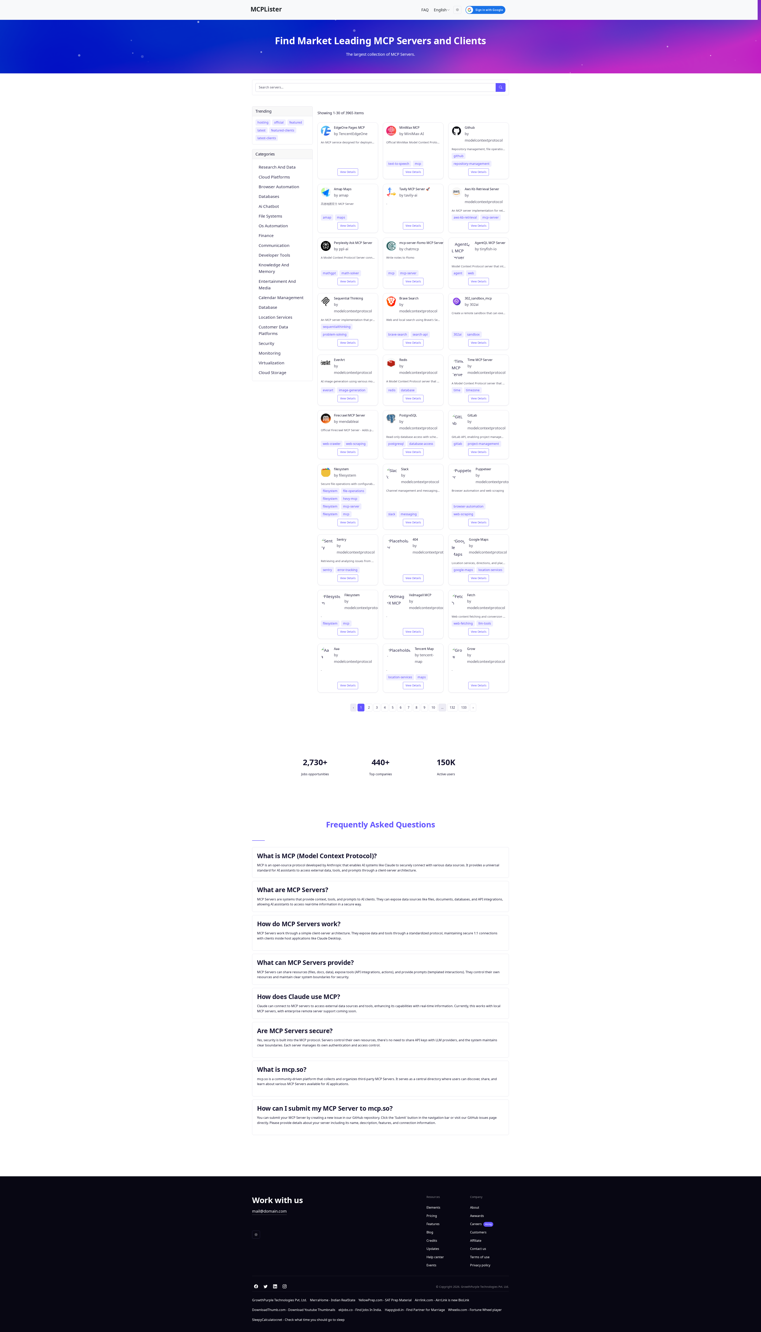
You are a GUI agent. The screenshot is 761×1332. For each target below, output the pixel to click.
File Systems (270, 216)
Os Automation (273, 225)
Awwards (477, 1216)
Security (266, 343)
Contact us (478, 1249)
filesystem (341, 469)
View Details (348, 172)
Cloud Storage (272, 372)
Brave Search (409, 298)
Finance (266, 235)
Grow (471, 649)
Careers (481, 1224)
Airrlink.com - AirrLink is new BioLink (442, 1300)
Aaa (336, 649)
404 (415, 539)
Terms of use (479, 1257)
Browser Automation (279, 186)
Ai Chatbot (269, 206)
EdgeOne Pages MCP (349, 128)
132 (452, 707)
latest (261, 130)
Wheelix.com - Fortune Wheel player (475, 1310)
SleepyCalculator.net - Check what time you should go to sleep (298, 1320)
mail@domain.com (269, 1211)
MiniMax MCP (409, 128)
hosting (263, 122)
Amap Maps (342, 189)
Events (431, 1265)
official (279, 122)
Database (268, 307)
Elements (433, 1207)
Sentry (341, 539)
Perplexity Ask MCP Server (353, 243)
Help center (435, 1257)
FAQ (424, 9)
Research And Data (277, 167)
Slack (405, 469)
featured (295, 122)
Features (433, 1224)
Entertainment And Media (277, 284)
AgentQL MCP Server (490, 243)
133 (464, 707)
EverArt (339, 360)
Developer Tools (274, 255)
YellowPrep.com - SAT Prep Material (385, 1300)
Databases (269, 196)
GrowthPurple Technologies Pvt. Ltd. (279, 1300)
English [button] (440, 9)
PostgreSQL (408, 415)
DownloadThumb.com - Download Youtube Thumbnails (293, 1310)
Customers (478, 1232)
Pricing (431, 1216)
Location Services (275, 317)
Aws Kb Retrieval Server (482, 189)
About (474, 1207)
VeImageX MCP (420, 595)
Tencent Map (424, 649)
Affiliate (475, 1240)
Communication (274, 245)
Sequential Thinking (348, 298)
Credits (431, 1240)
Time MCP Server (479, 360)
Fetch (471, 595)
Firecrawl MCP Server (349, 415)
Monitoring (270, 353)
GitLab (472, 415)
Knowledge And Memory (274, 268)
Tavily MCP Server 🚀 (414, 189)
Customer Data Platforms (273, 330)
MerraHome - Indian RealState (332, 1300)
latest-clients (266, 138)
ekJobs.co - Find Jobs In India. (360, 1310)
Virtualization (271, 363)
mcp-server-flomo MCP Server (421, 243)
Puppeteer (483, 469)
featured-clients (282, 130)
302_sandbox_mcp (478, 298)
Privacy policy (480, 1265)
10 (433, 707)
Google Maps (479, 539)
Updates (432, 1249)
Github (470, 128)
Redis (403, 360)
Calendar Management (281, 297)
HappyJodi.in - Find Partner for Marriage (415, 1310)
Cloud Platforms (274, 177)
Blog (429, 1232)
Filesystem (352, 595)
